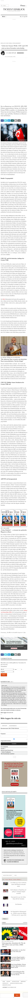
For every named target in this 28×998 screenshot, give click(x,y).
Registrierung (13, 725)
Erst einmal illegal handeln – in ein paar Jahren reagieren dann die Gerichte (17, 958)
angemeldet (10, 708)
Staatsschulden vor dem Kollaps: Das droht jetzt (18, 950)
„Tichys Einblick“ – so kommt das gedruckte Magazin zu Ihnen (14, 531)
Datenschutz (5, 983)
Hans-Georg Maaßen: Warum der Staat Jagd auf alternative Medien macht (18, 966)
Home (4, 981)
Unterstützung (15, 981)
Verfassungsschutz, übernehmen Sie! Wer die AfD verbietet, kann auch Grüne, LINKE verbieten (13, 944)
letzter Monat (17, 879)
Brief (4, 299)
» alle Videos (25, 922)
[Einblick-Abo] (14, 811)
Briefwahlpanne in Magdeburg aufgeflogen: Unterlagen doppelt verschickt (18, 891)
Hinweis (5, 705)
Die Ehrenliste (18, 904)
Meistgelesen (7, 875)
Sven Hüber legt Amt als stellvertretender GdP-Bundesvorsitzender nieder (18, 884)
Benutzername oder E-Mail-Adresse (10, 728)
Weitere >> (5, 918)
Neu (16, 875)
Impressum (23, 981)
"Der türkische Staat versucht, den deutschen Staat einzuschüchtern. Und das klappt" (14, 360)
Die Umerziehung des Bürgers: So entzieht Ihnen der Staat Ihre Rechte (17, 973)
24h (3, 879)
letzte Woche (8, 879)
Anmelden (4, 725)
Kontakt (8, 981)
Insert (17, 995)
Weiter (3, 674)
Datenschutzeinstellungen (16, 983)
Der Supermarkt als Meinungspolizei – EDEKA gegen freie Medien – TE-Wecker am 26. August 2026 (18, 913)
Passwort (3, 733)
